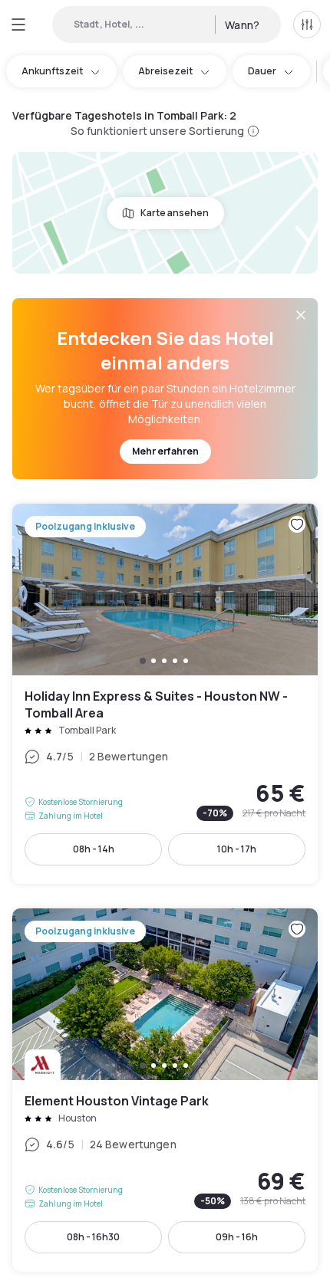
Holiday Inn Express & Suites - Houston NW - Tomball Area (165, 694)
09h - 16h (237, 1236)
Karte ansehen (174, 212)
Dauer (262, 70)
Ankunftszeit (52, 70)
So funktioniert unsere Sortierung (158, 130)
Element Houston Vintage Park (165, 1090)
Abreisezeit (165, 70)
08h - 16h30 (93, 1236)
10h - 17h (236, 848)
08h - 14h (93, 848)
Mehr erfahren (165, 451)
